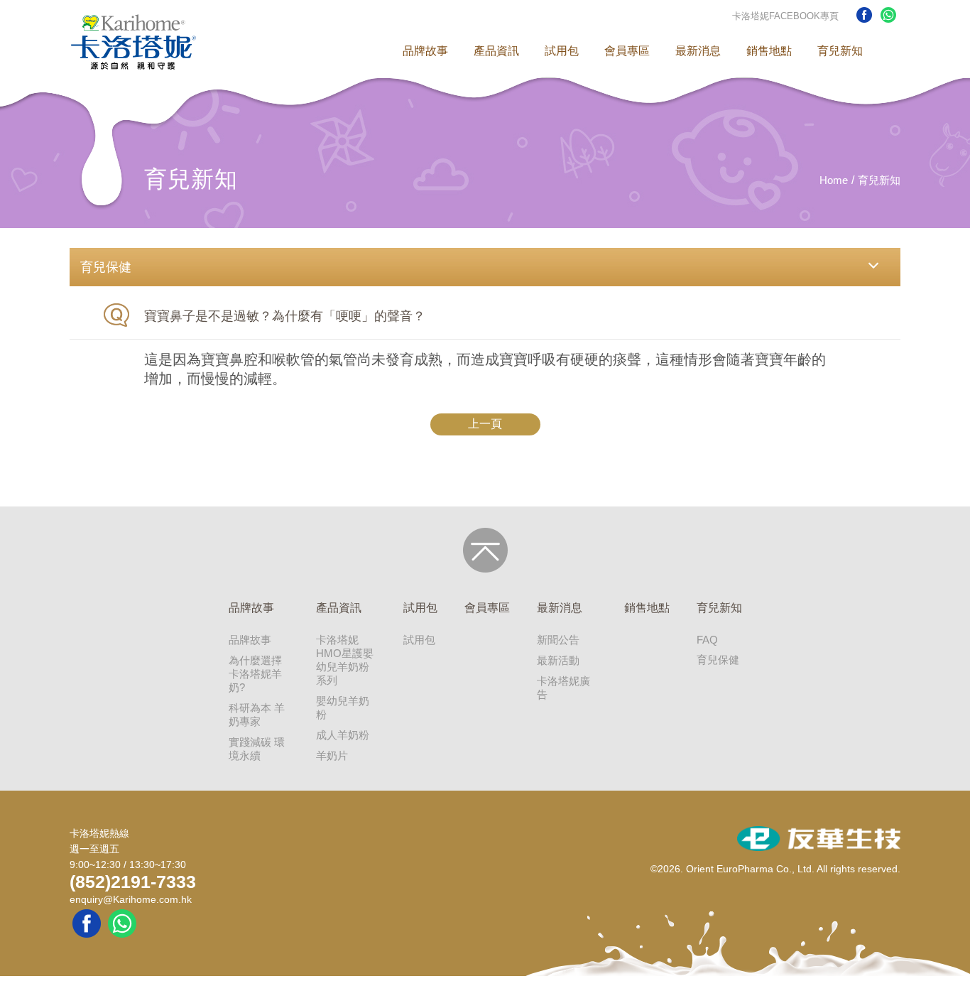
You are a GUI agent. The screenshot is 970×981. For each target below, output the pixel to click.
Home (833, 180)
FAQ (707, 640)
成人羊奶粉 (342, 735)
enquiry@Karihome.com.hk (131, 899)
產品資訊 (496, 51)
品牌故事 (425, 51)
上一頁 (485, 424)
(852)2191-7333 (133, 881)
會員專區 (627, 51)
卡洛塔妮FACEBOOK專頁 (785, 16)
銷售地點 (769, 51)
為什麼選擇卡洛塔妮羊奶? (255, 673)
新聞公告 (558, 640)
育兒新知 (840, 51)
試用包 (562, 51)
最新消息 (698, 51)
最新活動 (558, 660)
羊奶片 (332, 755)
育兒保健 (718, 660)
